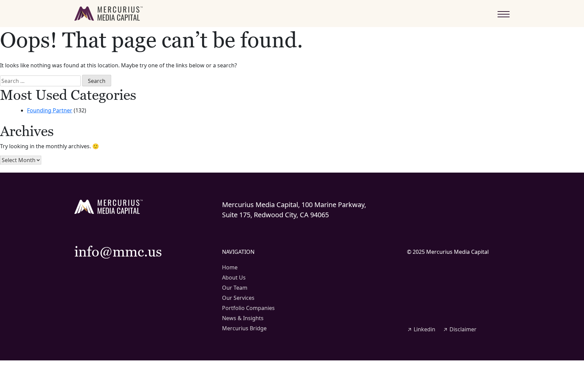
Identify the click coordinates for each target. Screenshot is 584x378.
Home (230, 267)
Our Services (238, 298)
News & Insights (243, 318)
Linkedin (421, 329)
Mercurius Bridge (244, 328)
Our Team (234, 287)
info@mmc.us (118, 251)
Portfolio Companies (248, 308)
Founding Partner (49, 110)
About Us (234, 277)
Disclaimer (460, 329)
